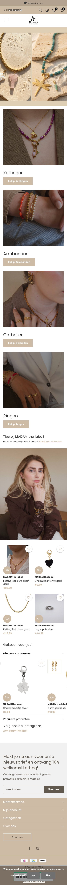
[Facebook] (29, 848)
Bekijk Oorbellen (18, 343)
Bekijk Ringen (16, 424)
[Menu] (6, 19)
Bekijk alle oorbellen (50, 441)
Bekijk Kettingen (18, 181)
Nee (48, 875)
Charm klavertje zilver (15, 708)
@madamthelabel (15, 730)
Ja (33, 875)
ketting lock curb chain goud (16, 582)
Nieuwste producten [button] (17, 653)
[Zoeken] (40, 10)
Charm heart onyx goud (48, 580)
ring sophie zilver (44, 629)
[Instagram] (37, 848)
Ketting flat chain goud (16, 629)
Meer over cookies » (34, 881)
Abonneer (53, 789)
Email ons (17, 837)
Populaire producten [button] (16, 719)
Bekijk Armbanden (19, 262)
